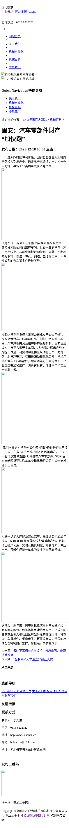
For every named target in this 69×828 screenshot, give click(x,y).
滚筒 (30, 815)
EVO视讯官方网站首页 (16, 691)
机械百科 (15, 59)
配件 (46, 815)
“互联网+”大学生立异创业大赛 (33, 659)
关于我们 (15, 44)
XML (32, 11)
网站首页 (15, 36)
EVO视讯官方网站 (35, 119)
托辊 (23, 815)
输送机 (38, 815)
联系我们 (15, 67)
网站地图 (21, 11)
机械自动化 (16, 51)
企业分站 (7, 11)
